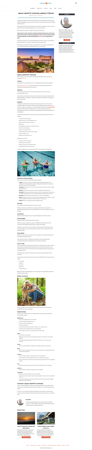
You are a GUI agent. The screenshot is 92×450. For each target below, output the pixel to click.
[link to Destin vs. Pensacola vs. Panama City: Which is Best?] (26, 418)
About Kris (40, 405)
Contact (60, 8)
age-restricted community (24, 85)
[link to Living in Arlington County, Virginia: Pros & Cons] (46, 418)
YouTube (67, 445)
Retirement (32, 8)
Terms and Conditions (52, 445)
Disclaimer (59, 445)
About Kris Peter (33, 445)
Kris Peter (35, 15)
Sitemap (63, 445)
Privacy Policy (44, 445)
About (55, 8)
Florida (24, 78)
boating (40, 36)
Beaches (45, 8)
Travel (50, 8)
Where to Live (39, 8)
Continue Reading (26, 437)
